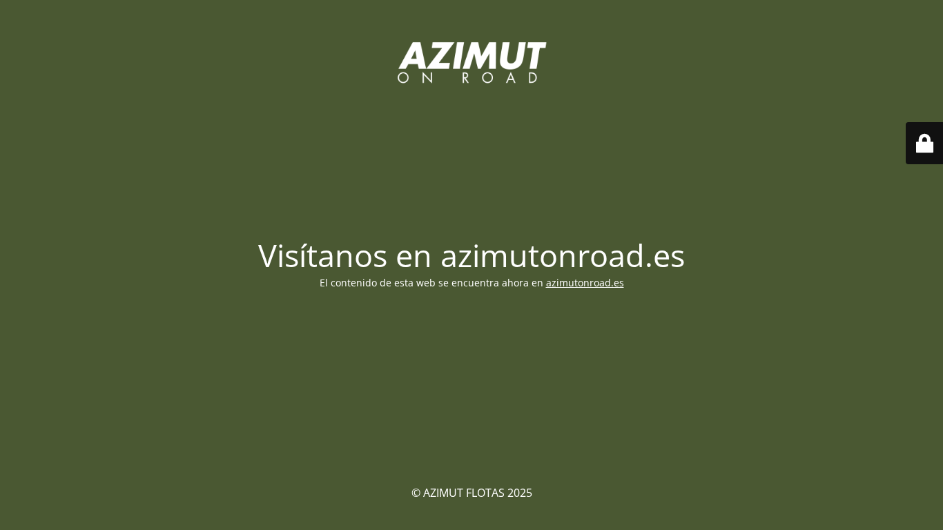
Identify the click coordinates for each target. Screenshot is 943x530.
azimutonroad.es (585, 282)
